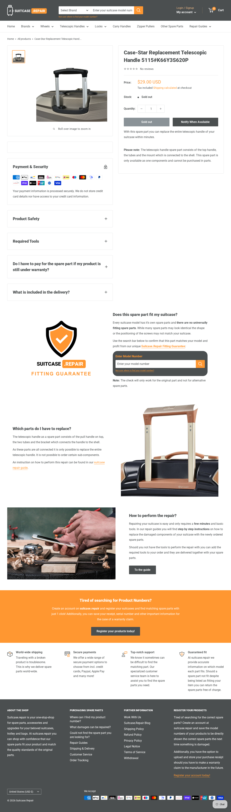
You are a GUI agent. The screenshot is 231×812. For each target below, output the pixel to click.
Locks (99, 26)
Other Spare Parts (172, 26)
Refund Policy (133, 734)
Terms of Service (134, 752)
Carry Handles (122, 26)
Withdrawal (131, 758)
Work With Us (132, 717)
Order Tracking (79, 760)
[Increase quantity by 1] (160, 109)
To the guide (142, 570)
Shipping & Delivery (82, 748)
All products (24, 38)
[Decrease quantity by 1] (141, 109)
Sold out (146, 122)
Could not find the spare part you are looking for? (90, 735)
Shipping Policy (134, 729)
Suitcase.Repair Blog (137, 723)
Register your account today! (192, 775)
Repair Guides (198, 26)
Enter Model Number (129, 356)
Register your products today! (116, 631)
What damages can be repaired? (90, 727)
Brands (25, 26)
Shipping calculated (165, 87)
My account (184, 12)
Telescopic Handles (72, 26)
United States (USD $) (21, 791)
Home (11, 26)
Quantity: (129, 108)
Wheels (45, 26)
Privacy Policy (133, 740)
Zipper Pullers (145, 26)
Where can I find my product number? (87, 719)
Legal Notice (132, 746)
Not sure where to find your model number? (78, 17)
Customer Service (81, 754)
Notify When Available (195, 122)
